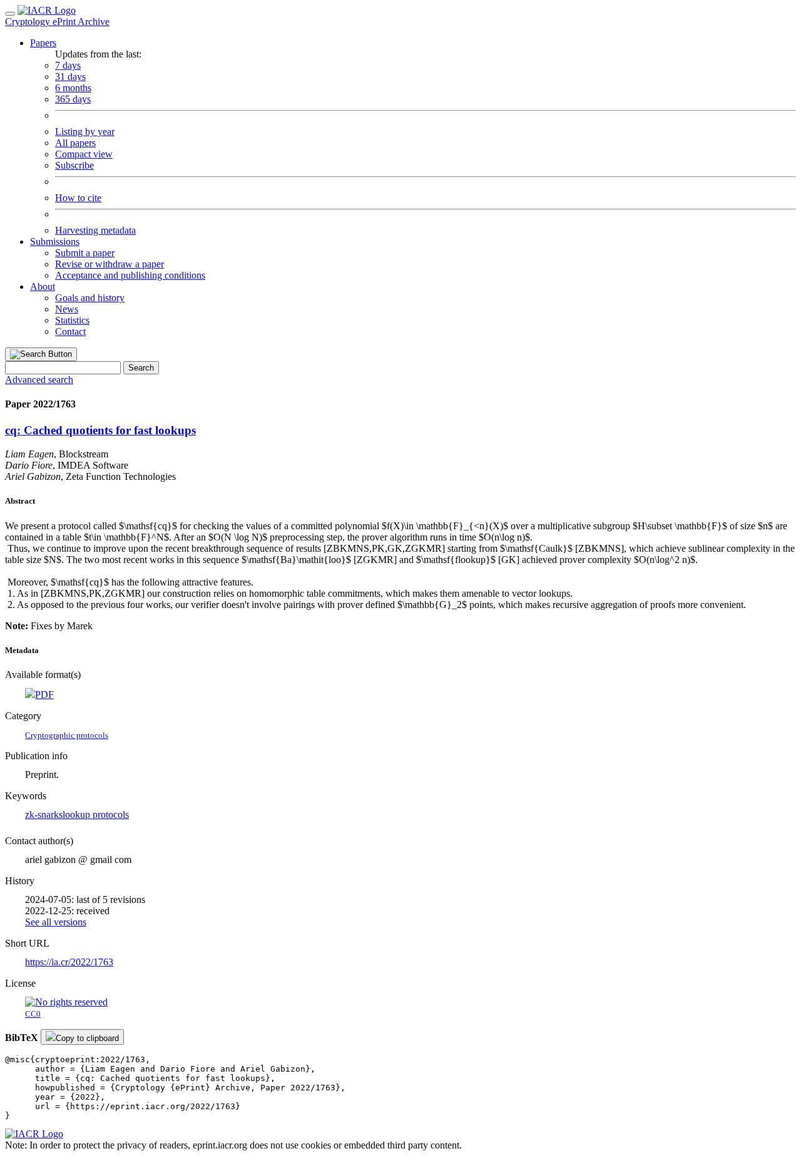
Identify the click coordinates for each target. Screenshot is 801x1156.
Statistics (72, 320)
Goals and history (90, 297)
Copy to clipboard (87, 1038)
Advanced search (39, 379)
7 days (68, 65)
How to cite (78, 197)
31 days (70, 76)
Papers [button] (43, 42)
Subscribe (74, 165)
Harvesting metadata (95, 230)
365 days (73, 99)
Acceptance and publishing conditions (130, 275)
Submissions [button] (54, 241)
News (66, 309)
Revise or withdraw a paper (109, 264)
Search (141, 367)
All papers (75, 142)
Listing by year (85, 131)
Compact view (84, 154)
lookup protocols (96, 814)
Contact (70, 331)
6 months (73, 87)
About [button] (42, 286)
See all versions (55, 922)
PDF (44, 694)
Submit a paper (85, 252)
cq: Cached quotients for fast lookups (100, 430)
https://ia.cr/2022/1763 (69, 962)
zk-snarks (44, 814)
